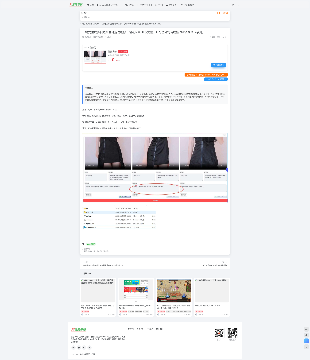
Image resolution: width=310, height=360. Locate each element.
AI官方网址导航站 (89, 354)
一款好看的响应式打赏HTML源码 (207, 305)
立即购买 (220, 65)
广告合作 (150, 329)
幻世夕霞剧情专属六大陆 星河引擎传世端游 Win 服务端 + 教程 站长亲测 (173, 306)
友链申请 (131, 329)
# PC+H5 (131, 311)
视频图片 (96, 128)
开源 (102, 109)
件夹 (110, 128)
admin (109, 37)
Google (115, 122)
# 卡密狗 (145, 311)
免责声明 (140, 329)
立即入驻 (224, 13)
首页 (83, 24)
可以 (90, 109)
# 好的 (168, 311)
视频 (88, 115)
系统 (108, 109)
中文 (123, 128)
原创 (98, 115)
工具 (92, 122)
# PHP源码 (138, 311)
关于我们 (159, 329)
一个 (108, 122)
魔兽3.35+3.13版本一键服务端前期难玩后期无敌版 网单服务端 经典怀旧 (97, 306)
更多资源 (89, 24)
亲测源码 (96, 24)
